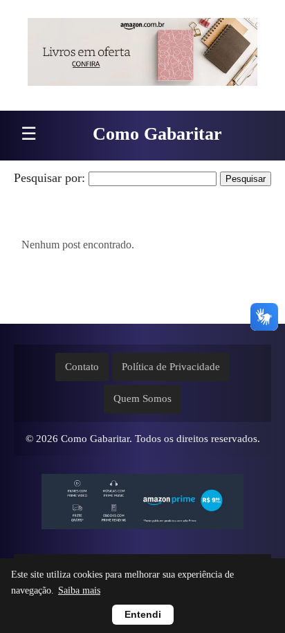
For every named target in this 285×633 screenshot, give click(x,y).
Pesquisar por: (49, 178)
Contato (82, 366)
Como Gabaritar (157, 134)
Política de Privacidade (171, 366)
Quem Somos (142, 398)
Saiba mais (79, 590)
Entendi (143, 614)
